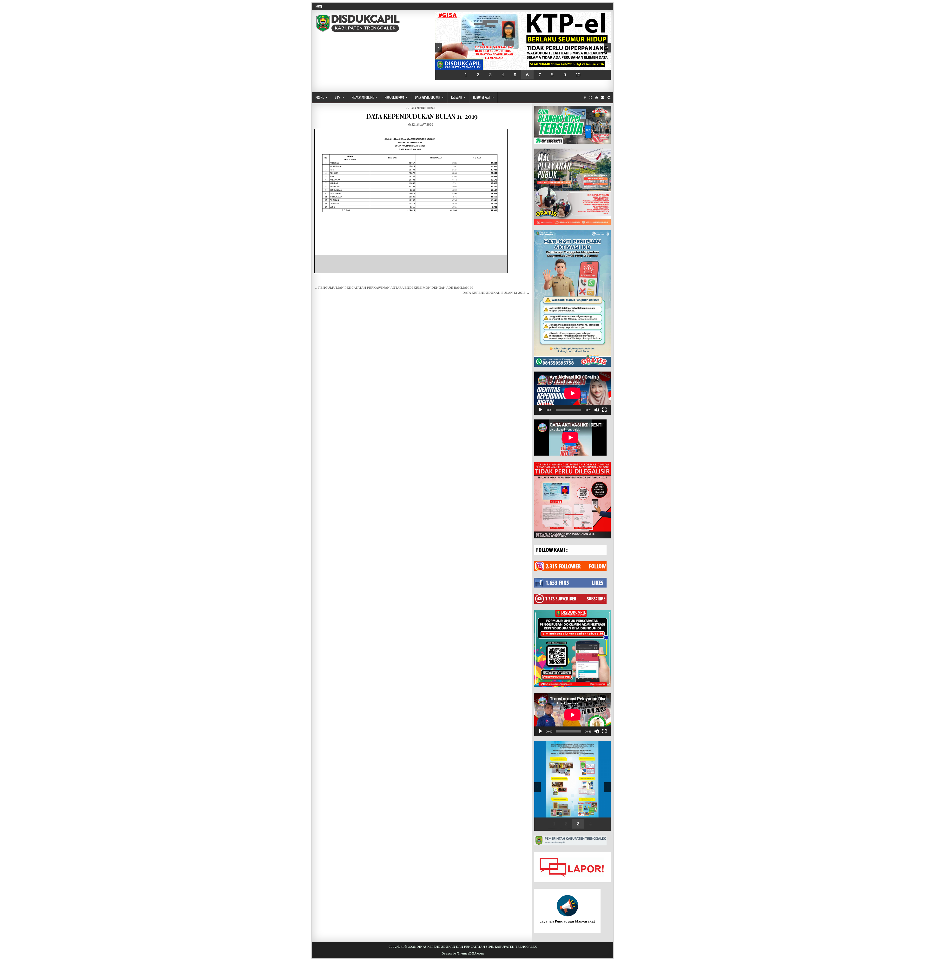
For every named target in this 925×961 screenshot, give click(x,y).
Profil (320, 97)
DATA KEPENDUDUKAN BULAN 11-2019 (422, 116)
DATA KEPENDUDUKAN (422, 108)
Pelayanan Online (363, 97)
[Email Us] (602, 97)
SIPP (338, 97)
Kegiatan (456, 97)
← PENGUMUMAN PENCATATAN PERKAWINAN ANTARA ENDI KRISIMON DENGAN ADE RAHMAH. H (393, 287)
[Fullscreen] (604, 409)
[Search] (609, 97)
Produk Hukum (394, 97)
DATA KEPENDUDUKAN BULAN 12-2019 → (495, 292)
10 (578, 74)
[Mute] (596, 409)
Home (319, 6)
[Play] (540, 409)
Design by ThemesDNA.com (463, 953)
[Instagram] (590, 97)
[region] (523, 46)
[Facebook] (585, 97)
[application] (572, 393)
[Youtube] (596, 97)
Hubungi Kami (481, 97)
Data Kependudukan (427, 97)
